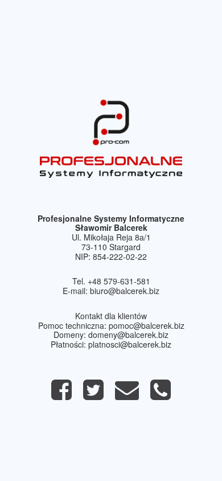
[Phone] (160, 395)
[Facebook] (61, 395)
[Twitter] (93, 395)
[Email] (127, 395)
